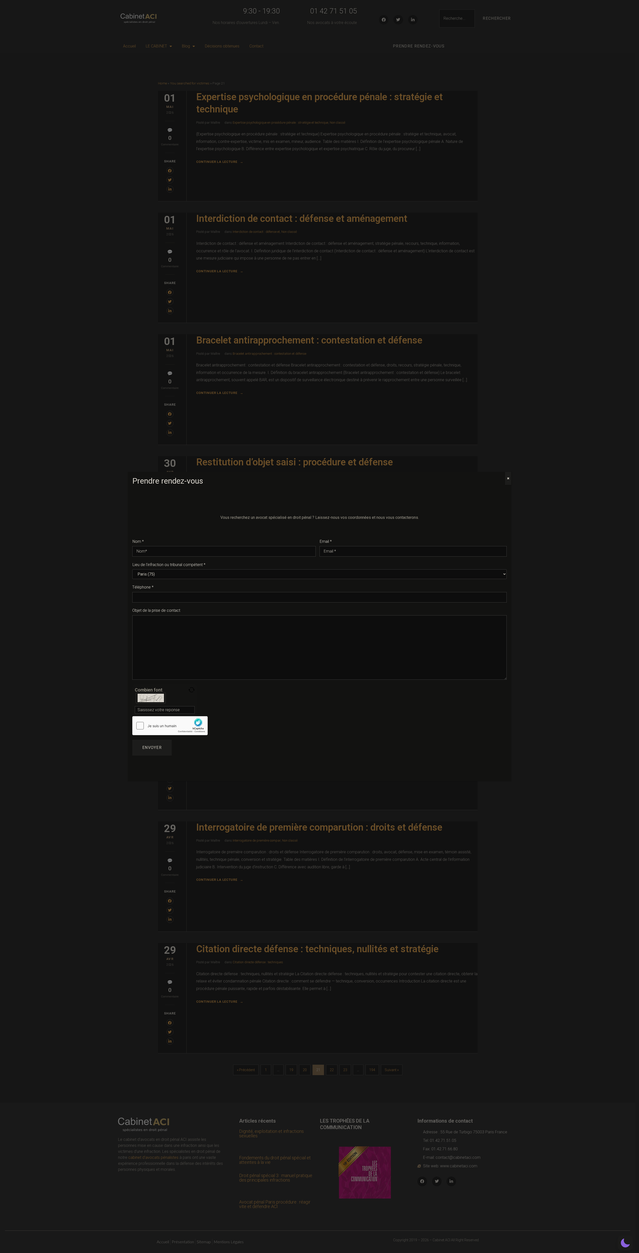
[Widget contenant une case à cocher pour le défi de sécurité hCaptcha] (170, 725)
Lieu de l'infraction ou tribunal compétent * (168, 565)
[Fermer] (508, 478)
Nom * (138, 542)
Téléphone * (143, 587)
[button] (625, 1243)
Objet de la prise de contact (156, 611)
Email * (326, 542)
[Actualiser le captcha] (191, 690)
